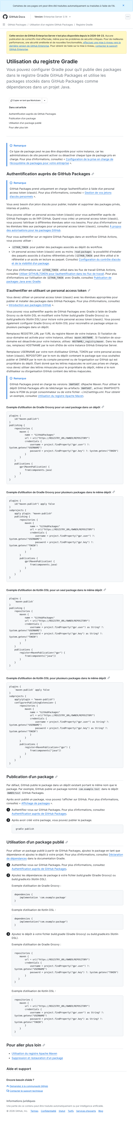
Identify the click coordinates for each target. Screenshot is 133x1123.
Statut (62, 1111)
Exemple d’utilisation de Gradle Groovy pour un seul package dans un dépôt (53, 407)
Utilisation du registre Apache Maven (60, 395)
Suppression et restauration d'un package (37, 1058)
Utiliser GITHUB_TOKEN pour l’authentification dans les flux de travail (61, 273)
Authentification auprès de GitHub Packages (48, 173)
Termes (34, 1111)
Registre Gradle (84, 24)
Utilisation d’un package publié (35, 842)
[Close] (123, 5)
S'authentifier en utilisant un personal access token (46, 291)
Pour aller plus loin (23, 1045)
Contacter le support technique (26, 1090)
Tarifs (71, 1111)
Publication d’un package (30, 776)
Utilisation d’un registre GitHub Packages (51, 24)
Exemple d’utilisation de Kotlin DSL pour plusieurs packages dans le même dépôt (56, 678)
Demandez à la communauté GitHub (29, 1086)
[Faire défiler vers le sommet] (126, 1116)
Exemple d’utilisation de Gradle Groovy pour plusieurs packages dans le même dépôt (58, 492)
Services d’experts (86, 1111)
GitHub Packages (17, 24)
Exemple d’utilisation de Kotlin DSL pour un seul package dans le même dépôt (54, 590)
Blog (100, 1111)
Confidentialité (48, 1111)
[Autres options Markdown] (44, 100)
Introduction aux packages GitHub (30, 305)
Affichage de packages (35, 803)
